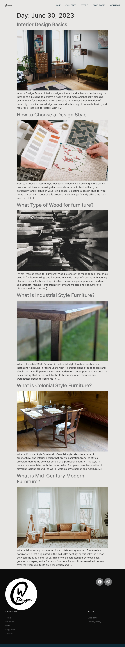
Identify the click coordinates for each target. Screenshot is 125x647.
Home (58, 5)
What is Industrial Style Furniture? (56, 295)
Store (84, 5)
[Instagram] (108, 582)
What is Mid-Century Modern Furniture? (50, 478)
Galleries (70, 5)
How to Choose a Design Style (52, 115)
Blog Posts (99, 5)
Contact (115, 5)
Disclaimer (93, 618)
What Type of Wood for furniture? (55, 205)
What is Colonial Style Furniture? (54, 385)
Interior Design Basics (42, 24)
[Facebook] (100, 582)
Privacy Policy (94, 622)
